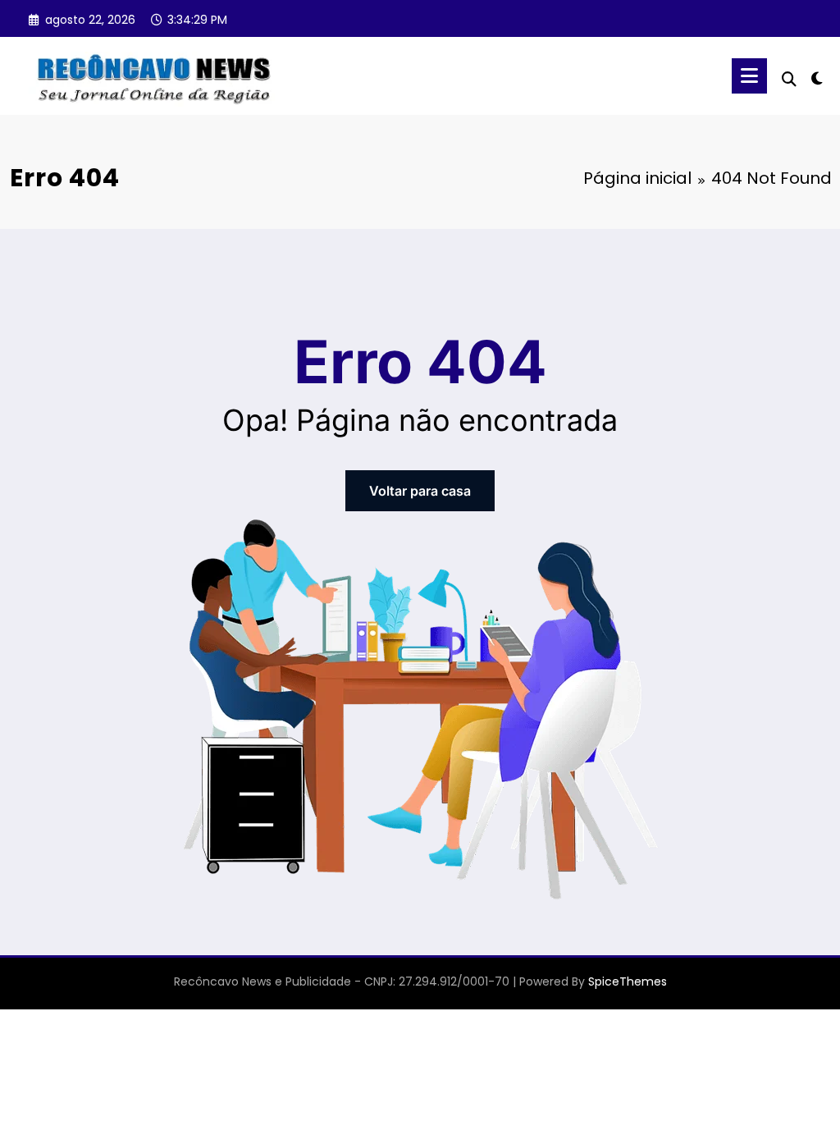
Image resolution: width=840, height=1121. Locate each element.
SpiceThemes (627, 981)
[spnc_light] (817, 76)
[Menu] (749, 76)
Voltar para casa (420, 491)
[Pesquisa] (789, 79)
